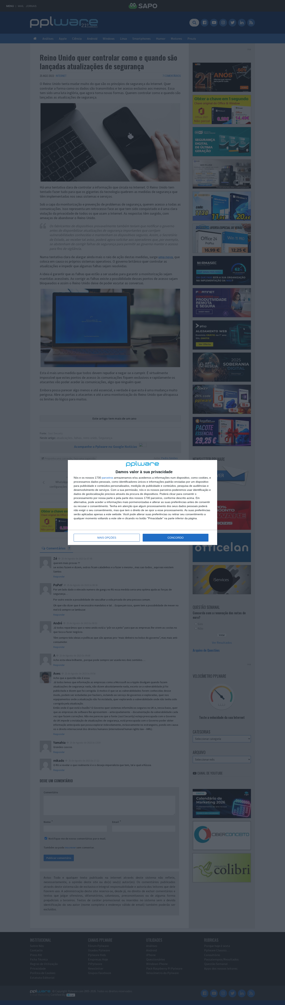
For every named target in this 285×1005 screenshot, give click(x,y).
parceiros (107, 477)
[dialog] (142, 502)
